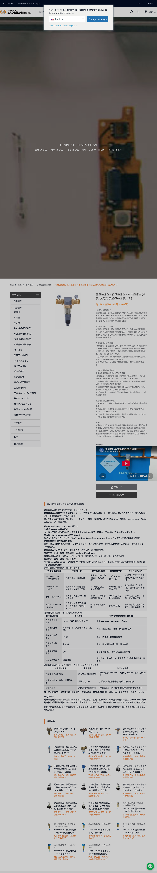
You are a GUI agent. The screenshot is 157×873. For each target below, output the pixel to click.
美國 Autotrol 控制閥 (23, 409)
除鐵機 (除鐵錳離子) (22, 344)
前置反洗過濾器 (44, 285)
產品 (20, 285)
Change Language (98, 19)
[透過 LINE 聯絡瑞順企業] (150, 866)
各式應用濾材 (20, 388)
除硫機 (17, 317)
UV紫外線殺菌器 (21, 361)
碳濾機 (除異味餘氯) (22, 334)
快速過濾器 (19, 377)
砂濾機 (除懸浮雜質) (22, 339)
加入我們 (141, 3)
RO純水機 (18, 350)
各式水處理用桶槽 (22, 382)
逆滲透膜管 (19, 371)
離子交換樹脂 (20, 366)
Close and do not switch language (63, 25)
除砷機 (17, 323)
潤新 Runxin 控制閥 (22, 415)
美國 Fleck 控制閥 (22, 398)
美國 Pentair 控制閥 (22, 404)
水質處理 (29, 285)
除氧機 (17, 312)
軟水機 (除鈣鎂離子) (22, 328)
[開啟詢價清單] (138, 12)
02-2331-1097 (7, 3)
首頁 (12, 285)
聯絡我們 (151, 3)
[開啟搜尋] (131, 12)
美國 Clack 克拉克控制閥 (25, 393)
